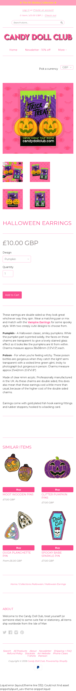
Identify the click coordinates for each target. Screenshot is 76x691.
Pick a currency (49, 68)
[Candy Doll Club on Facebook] (10, 632)
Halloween (37, 584)
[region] (38, 2)
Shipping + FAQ (62, 651)
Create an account (43, 10)
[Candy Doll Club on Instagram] (16, 632)
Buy (18, 489)
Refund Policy (14, 653)
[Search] (62, 22)
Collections (25, 584)
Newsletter (45, 651)
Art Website (43, 653)
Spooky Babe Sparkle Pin (52, 554)
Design (7, 252)
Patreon (42, 656)
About (32, 651)
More (61, 49)
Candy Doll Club (36, 661)
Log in (26, 10)
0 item (31, 15)
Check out (50, 15)
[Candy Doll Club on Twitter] (5, 632)
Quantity (8, 267)
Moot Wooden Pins (18, 494)
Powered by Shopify (56, 661)
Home (13, 49)
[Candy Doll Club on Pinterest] (22, 632)
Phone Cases (60, 653)
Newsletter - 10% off (37, 49)
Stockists (30, 653)
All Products (20, 651)
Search (7, 651)
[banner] (38, 37)
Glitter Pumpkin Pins (54, 496)
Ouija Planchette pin (17, 554)
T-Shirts (31, 656)
